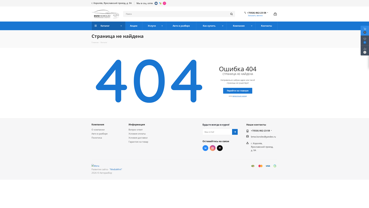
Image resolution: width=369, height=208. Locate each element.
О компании (98, 129)
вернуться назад (239, 96)
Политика (97, 137)
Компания (98, 124)
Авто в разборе (100, 133)
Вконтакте (205, 148)
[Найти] (231, 14)
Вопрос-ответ (136, 129)
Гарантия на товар (138, 141)
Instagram (212, 148)
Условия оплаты (137, 133)
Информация (137, 124)
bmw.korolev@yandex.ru (263, 136)
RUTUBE (220, 148)
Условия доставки (138, 137)
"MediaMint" (116, 169)
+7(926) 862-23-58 (256, 12)
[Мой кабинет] (275, 14)
